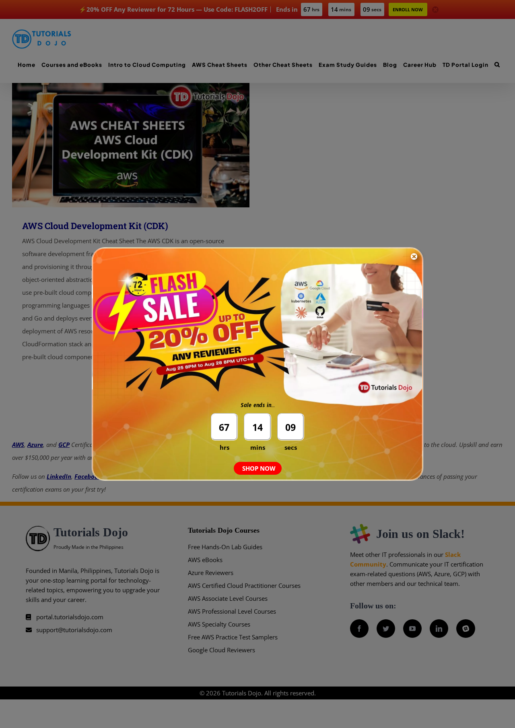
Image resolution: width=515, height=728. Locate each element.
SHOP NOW (259, 468)
